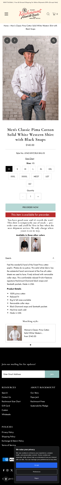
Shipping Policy (8, 436)
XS (9, 169)
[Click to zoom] (53, 40)
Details (8, 258)
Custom (5, 410)
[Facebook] (3, 470)
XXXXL (24, 176)
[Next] (14, 40)
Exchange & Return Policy (13, 440)
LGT (47, 176)
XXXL (13, 176)
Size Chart (29, 159)
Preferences (36, 472)
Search (5, 392)
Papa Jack (34, 397)
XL (41, 169)
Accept (36, 465)
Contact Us (6, 397)
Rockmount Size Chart (11, 401)
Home (6, 25)
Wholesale (6, 414)
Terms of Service (9, 445)
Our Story (34, 392)
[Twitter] (12, 470)
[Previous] (7, 40)
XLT (29, 183)
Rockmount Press (37, 401)
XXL (50, 169)
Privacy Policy (8, 432)
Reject (37, 478)
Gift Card (6, 405)
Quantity (30, 190)
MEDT (36, 176)
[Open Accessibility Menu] (6, 479)
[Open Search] (48, 14)
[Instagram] (7, 470)
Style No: (20, 153)
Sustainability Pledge (39, 405)
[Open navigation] (9, 14)
